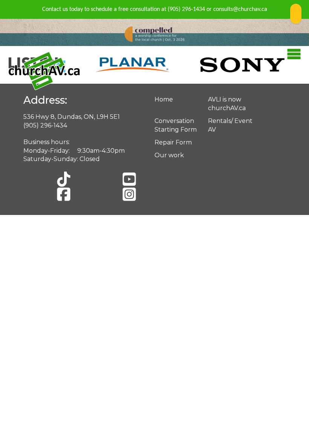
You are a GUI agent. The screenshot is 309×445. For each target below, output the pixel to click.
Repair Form (173, 142)
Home (163, 99)
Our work (169, 155)
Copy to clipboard (295, 14)
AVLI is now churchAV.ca (227, 103)
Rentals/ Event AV (230, 125)
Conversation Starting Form (175, 125)
